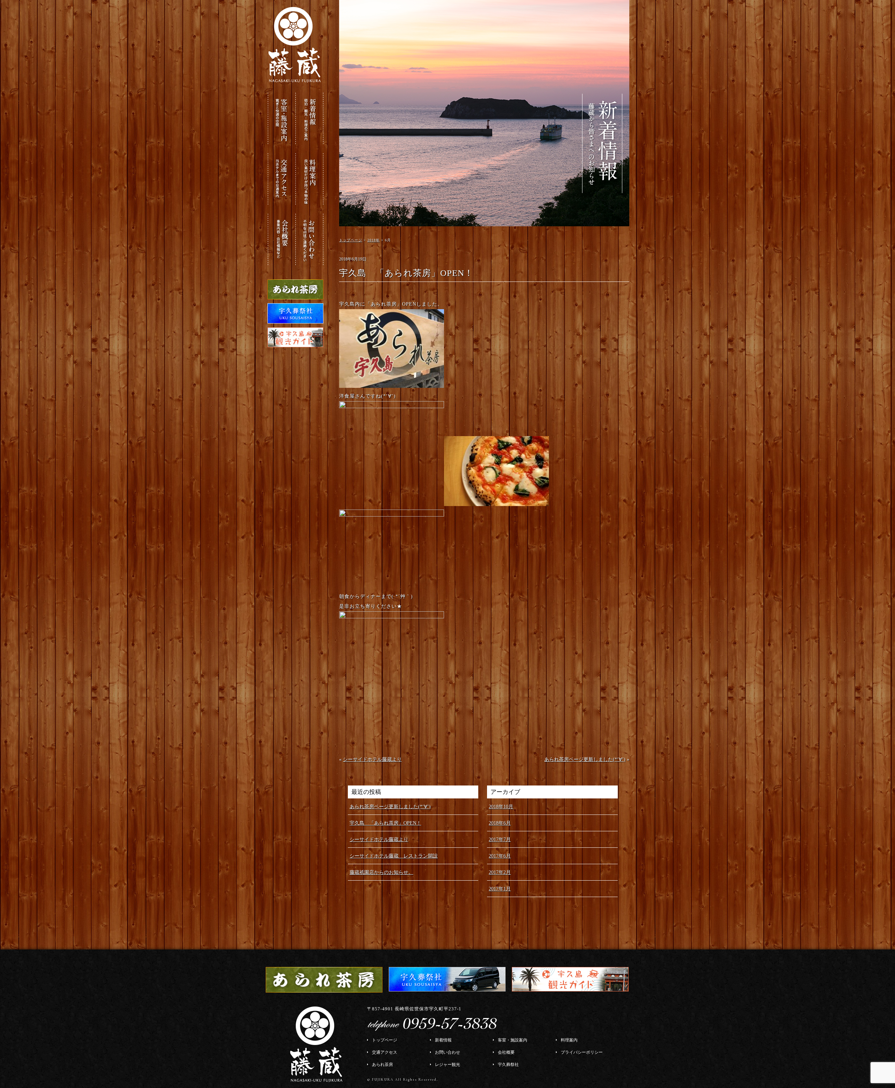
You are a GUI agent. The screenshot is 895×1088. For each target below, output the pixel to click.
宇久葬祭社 (508, 1064)
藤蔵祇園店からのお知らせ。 (381, 872)
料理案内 (569, 1040)
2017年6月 (500, 856)
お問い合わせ (447, 1052)
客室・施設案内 (512, 1040)
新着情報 (443, 1040)
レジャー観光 (447, 1064)
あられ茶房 (382, 1064)
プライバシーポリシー (582, 1052)
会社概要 (506, 1052)
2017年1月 (500, 888)
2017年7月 (500, 839)
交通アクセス (384, 1052)
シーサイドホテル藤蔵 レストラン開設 (394, 856)
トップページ (384, 1040)
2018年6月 (500, 823)
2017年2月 (500, 872)
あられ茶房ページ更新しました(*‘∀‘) (584, 759)
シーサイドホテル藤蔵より (372, 759)
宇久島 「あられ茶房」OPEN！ (385, 823)
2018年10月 (501, 806)
